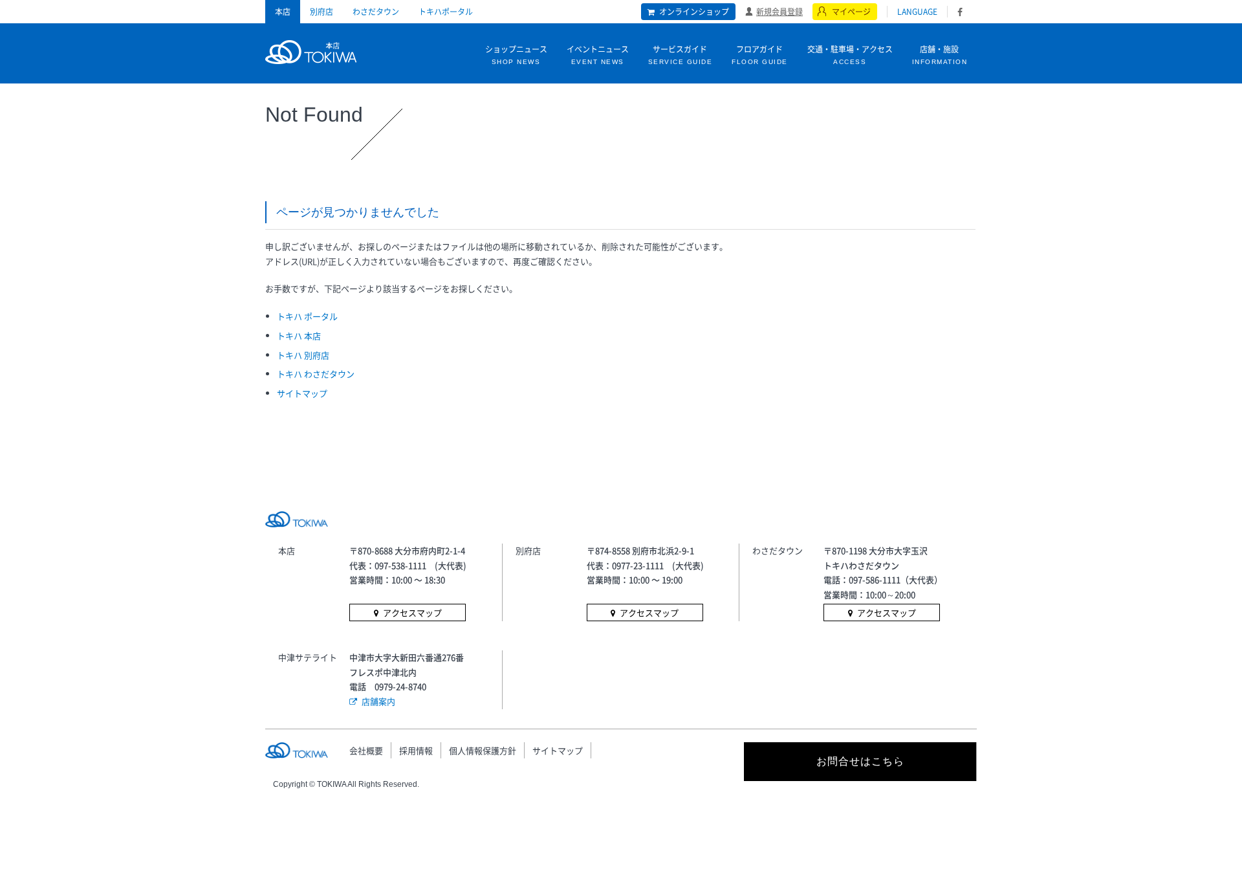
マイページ (851, 11)
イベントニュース (598, 54)
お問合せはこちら (860, 761)
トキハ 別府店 (303, 355)
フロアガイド (760, 54)
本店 (282, 11)
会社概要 (366, 750)
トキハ (310, 50)
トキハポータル (446, 11)
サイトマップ (302, 393)
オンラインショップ (694, 11)
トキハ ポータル (307, 316)
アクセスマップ (412, 612)
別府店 (321, 11)
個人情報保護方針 (482, 750)
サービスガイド (680, 54)
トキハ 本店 (299, 335)
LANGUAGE (917, 11)
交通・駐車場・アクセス (850, 54)
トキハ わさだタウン (315, 374)
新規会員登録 (779, 11)
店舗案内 (378, 701)
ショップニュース (516, 54)
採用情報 (416, 750)
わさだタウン (376, 11)
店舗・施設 (940, 54)
